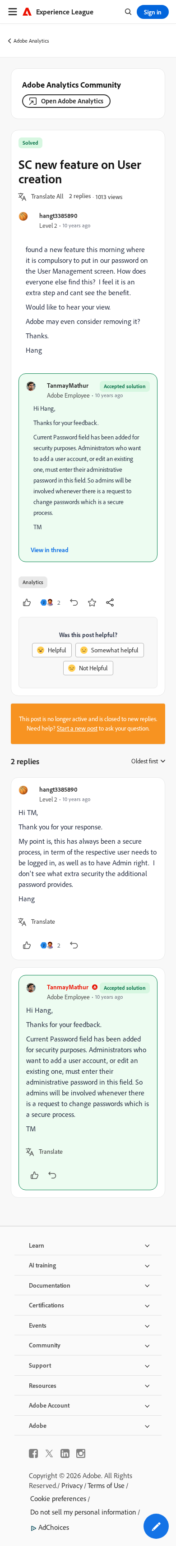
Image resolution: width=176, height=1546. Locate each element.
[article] (88, 868)
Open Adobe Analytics (72, 101)
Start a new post (77, 728)
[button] (47, 196)
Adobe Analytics (31, 40)
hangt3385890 (58, 215)
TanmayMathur (67, 385)
